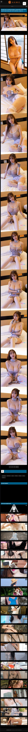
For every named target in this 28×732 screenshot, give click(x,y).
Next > (17, 466)
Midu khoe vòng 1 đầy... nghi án (7, 513)
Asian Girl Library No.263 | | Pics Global (8, 559)
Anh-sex (8, 475)
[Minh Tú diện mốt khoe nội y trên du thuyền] (14, 693)
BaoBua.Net (14, 2)
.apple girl (3, 688)
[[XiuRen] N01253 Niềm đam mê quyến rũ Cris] (14, 517)
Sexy (23, 475)
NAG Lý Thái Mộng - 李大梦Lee (7, 651)
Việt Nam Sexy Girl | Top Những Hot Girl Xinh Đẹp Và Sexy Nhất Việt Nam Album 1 (14, 577)
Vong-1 (3, 477)
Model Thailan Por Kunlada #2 (7, 707)
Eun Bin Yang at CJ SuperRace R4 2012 (8, 670)
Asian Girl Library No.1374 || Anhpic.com (9, 624)
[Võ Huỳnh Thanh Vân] (14, 656)
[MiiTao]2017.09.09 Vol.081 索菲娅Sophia (8, 725)
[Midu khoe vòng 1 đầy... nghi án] (14, 508)
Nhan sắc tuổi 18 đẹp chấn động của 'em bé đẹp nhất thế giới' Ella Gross (14, 550)
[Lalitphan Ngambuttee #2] (14, 675)
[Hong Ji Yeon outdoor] (14, 591)
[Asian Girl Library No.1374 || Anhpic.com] (14, 619)
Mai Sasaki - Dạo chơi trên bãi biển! (7, 633)
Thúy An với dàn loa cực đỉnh (6, 568)
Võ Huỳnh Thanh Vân (5, 661)
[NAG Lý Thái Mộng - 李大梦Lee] (14, 647)
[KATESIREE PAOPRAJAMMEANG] (14, 527)
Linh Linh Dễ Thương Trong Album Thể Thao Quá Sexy (11, 540)
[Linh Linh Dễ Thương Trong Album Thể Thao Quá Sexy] (14, 536)
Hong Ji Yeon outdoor (5, 596)
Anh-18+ (3, 475)
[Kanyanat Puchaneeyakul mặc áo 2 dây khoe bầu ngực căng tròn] (14, 601)
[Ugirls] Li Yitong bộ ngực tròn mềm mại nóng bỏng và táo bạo (13, 614)
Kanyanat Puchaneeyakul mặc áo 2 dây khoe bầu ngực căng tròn (13, 605)
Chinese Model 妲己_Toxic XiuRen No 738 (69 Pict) (10, 642)
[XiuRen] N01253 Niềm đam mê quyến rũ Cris (9, 522)
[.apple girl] (14, 684)
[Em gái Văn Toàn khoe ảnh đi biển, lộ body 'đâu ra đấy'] (14, 582)
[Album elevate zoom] (24, 3)
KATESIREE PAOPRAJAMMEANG (7, 531)
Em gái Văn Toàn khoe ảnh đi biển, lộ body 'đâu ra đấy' (11, 587)
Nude (20, 475)
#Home (12, 6)
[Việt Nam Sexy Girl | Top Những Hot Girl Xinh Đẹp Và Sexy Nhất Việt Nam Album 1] (14, 573)
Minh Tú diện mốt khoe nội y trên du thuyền (9, 698)
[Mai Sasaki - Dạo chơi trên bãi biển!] (14, 628)
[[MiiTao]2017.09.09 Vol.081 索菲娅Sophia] (14, 721)
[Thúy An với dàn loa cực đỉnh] (14, 564)
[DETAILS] (2, 471)
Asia (12, 475)
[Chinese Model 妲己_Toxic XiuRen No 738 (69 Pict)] (14, 638)
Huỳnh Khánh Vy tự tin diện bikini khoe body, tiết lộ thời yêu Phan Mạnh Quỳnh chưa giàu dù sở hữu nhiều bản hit (14, 716)
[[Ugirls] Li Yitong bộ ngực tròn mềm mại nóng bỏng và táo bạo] (14, 610)
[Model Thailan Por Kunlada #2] (14, 702)
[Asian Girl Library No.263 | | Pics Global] (14, 554)
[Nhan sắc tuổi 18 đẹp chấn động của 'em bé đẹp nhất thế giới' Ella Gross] (14, 545)
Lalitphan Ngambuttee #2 (6, 679)
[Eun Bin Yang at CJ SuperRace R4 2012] (14, 665)
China (16, 475)
